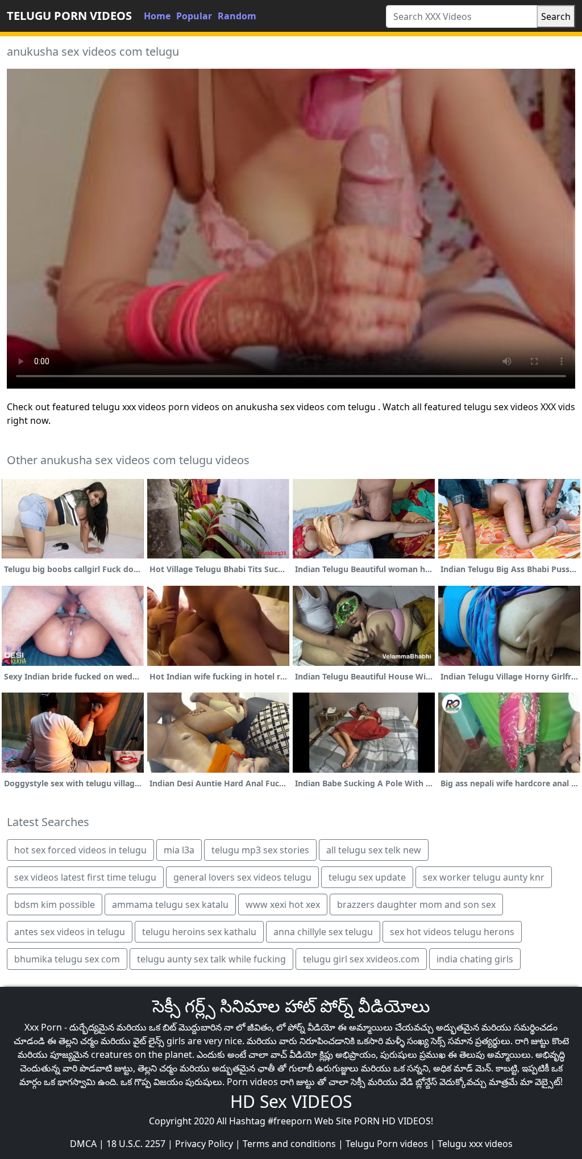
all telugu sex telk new (373, 850)
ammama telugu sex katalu (170, 904)
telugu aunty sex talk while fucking (211, 959)
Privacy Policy (204, 1143)
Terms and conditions (289, 1143)
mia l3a (179, 850)
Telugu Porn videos (387, 1143)
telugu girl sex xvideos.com (361, 959)
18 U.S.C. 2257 (135, 1143)
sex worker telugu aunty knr (483, 877)
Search (556, 16)
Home (157, 16)
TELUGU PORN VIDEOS (69, 15)
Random (237, 16)
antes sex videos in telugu (69, 931)
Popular (194, 16)
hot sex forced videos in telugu (80, 850)
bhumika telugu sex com (67, 959)
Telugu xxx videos (475, 1143)
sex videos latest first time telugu (85, 877)
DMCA (83, 1143)
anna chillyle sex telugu (323, 931)
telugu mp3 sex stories (260, 850)
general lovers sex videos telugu (242, 877)
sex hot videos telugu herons (452, 931)
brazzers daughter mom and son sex (416, 904)
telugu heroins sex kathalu (199, 931)
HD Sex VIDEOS (291, 1101)
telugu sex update (367, 877)
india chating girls (474, 959)
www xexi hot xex (283, 904)
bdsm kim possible (54, 904)
